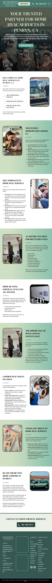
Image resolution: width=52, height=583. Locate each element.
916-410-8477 (41, 3)
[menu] (49, 3)
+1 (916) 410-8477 (7, 558)
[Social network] (31, 567)
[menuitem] (35, 542)
